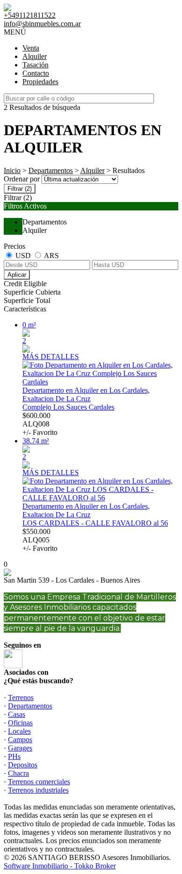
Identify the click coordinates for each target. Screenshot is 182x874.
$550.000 (39, 539)
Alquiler (34, 56)
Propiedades (40, 82)
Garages (20, 748)
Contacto (35, 73)
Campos (20, 740)
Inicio (12, 170)
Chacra (18, 773)
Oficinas (20, 723)
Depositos (22, 765)
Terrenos (21, 697)
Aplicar (16, 274)
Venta (30, 48)
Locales (19, 731)
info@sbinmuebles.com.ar (42, 24)
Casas (16, 714)
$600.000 (39, 424)
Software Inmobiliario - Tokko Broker (60, 866)
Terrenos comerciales (39, 782)
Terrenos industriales (38, 790)
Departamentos (50, 170)
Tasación (35, 65)
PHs (14, 756)
